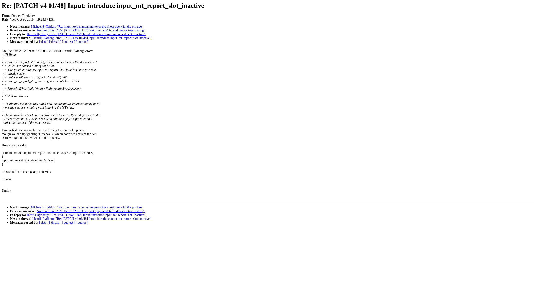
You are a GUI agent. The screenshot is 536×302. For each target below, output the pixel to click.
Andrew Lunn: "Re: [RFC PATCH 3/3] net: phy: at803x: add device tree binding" (91, 30)
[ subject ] (68, 41)
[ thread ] (55, 41)
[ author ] (82, 41)
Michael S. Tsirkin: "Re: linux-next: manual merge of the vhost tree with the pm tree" (87, 26)
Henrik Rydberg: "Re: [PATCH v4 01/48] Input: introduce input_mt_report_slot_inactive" (86, 34)
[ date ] (43, 41)
